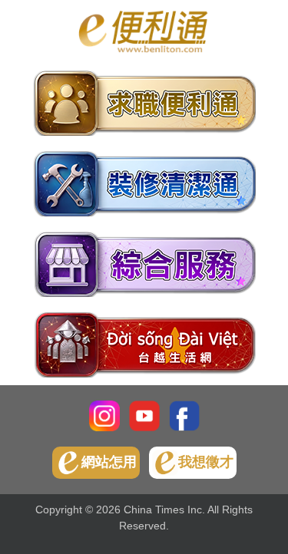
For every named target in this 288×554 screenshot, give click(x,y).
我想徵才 (205, 462)
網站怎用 (109, 462)
